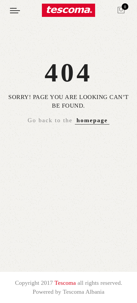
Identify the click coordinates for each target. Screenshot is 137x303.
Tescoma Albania (83, 291)
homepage (92, 120)
